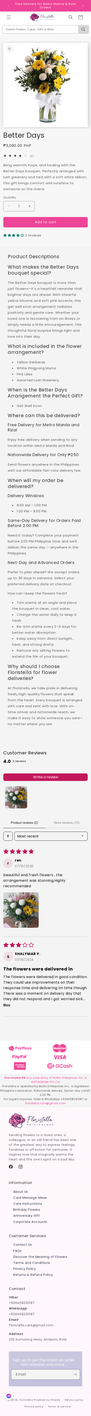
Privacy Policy (24, 1269)
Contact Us (22, 1244)
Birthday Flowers (26, 1209)
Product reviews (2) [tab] (24, 822)
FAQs (17, 1251)
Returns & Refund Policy (33, 1275)
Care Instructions (27, 1203)
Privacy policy (34, 1406)
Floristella (26, 1400)
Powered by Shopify (47, 1400)
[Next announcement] (83, 6)
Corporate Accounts (30, 1222)
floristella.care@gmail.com (45, 1103)
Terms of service (59, 1406)
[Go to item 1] (16, 797)
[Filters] (8, 836)
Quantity (9, 197)
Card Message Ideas (30, 1197)
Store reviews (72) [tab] (67, 822)
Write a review (45, 777)
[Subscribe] (75, 1374)
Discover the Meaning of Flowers (40, 1257)
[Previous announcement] (8, 6)
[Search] (83, 29)
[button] (9, 17)
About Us (20, 1191)
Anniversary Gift (26, 1215)
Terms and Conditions (31, 1263)
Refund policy (74, 1400)
